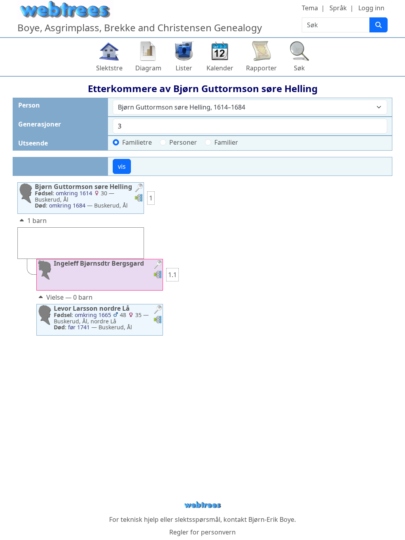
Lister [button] (184, 68)
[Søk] (378, 24)
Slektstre (109, 68)
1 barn (37, 220)
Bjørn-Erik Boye (271, 519)
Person (29, 105)
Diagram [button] (148, 68)
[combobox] (250, 107)
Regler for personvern (202, 532)
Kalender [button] (219, 68)
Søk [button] (299, 68)
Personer (183, 142)
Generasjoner (39, 124)
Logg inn (371, 8)
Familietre (137, 142)
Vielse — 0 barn (69, 297)
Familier (226, 142)
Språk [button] (338, 8)
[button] (139, 188)
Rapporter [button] (261, 68)
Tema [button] (310, 8)
